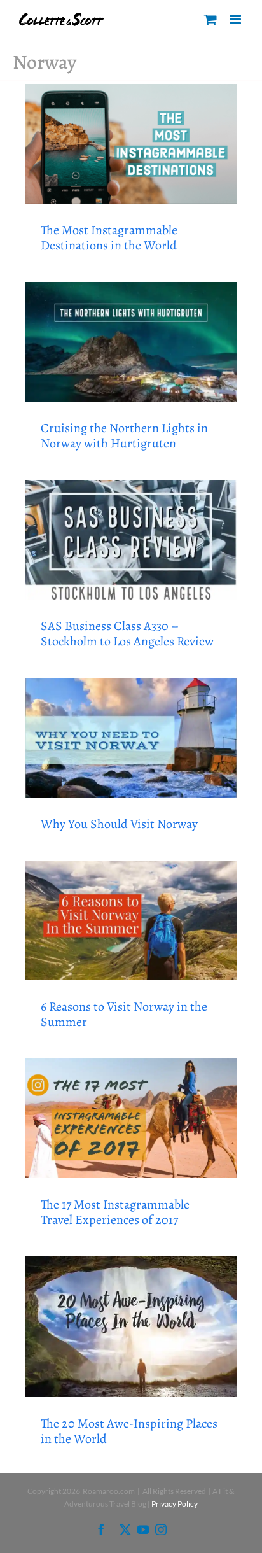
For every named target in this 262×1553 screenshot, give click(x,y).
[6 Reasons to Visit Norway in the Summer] (131, 920)
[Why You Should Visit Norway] (131, 738)
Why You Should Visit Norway (119, 824)
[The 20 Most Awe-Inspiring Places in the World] (131, 1327)
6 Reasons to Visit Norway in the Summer (124, 1014)
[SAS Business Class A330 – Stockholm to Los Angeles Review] (131, 540)
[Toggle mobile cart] (210, 19)
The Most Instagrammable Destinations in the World (109, 237)
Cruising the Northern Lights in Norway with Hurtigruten (124, 435)
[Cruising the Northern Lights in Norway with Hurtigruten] (131, 342)
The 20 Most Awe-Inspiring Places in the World (129, 1431)
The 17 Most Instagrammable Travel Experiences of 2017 (115, 1212)
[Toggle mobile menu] (236, 19)
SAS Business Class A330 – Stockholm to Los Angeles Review (127, 633)
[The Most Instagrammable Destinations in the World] (131, 144)
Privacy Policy (174, 1503)
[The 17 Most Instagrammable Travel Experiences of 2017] (131, 1118)
